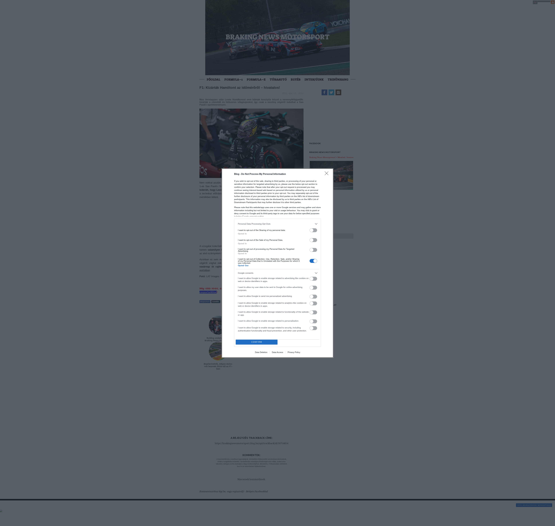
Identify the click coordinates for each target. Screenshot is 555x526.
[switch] (313, 230)
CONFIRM (256, 342)
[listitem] (277, 223)
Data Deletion (261, 352)
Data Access (277, 352)
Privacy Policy (294, 352)
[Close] (327, 174)
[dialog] (277, 263)
